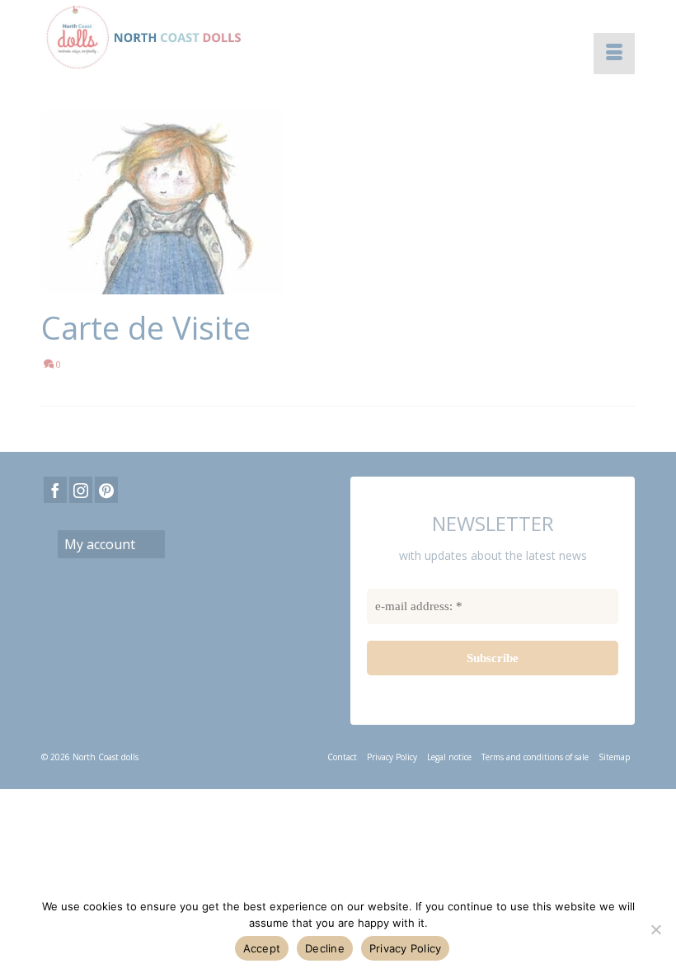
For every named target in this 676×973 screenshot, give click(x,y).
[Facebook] (55, 490)
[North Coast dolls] (338, 37)
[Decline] (655, 929)
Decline (325, 948)
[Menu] (614, 53)
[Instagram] (80, 490)
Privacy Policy (405, 948)
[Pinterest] (106, 490)
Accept (262, 948)
